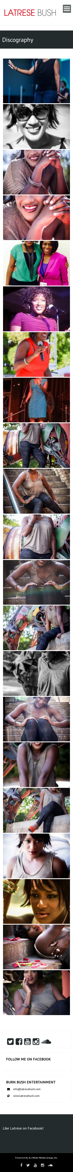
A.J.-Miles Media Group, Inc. (43, 1157)
